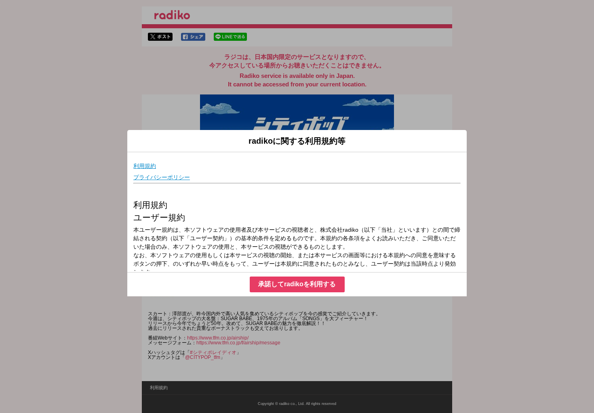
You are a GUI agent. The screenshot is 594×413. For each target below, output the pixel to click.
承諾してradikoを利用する (297, 284)
